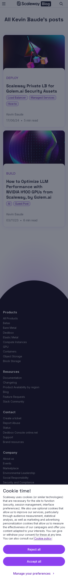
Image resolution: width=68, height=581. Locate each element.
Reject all (34, 549)
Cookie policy (43, 538)
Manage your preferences (31, 573)
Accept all (34, 561)
